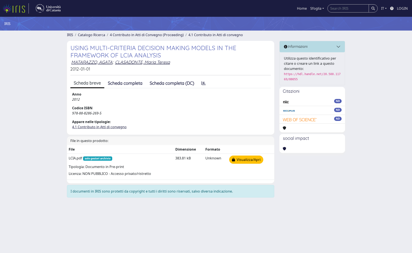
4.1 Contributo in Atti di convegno (215, 34)
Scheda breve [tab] (87, 83)
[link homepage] (16, 8)
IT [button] (382, 8)
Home (302, 8)
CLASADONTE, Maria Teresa (142, 62)
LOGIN (402, 8)
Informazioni (297, 46)
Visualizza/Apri (248, 159)
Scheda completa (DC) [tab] (172, 83)
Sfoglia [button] (315, 8)
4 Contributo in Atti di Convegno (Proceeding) (147, 34)
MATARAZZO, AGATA (91, 62)
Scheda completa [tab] (125, 83)
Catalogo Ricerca (91, 34)
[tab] (203, 83)
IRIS (70, 34)
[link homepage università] (48, 8)
